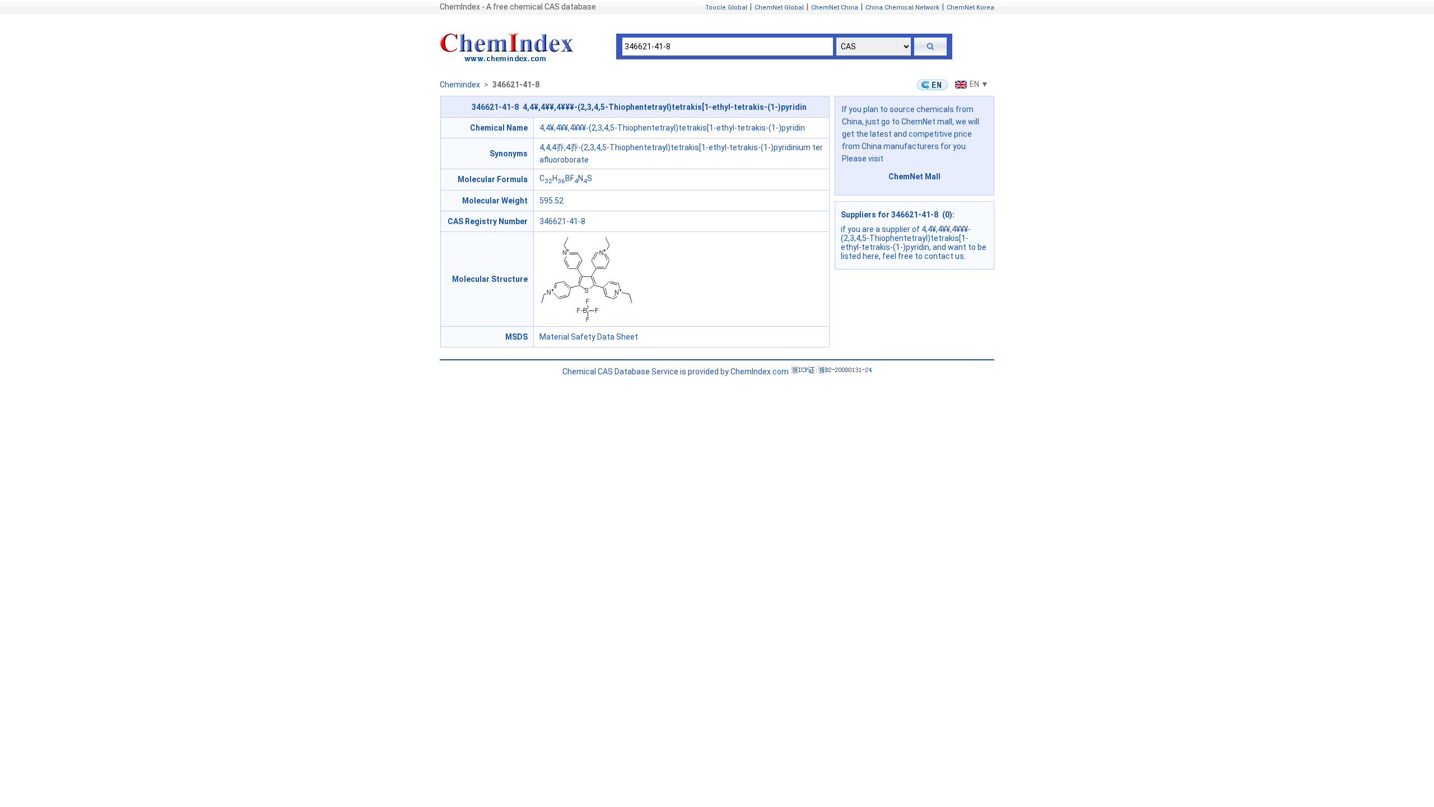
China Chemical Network (902, 7)
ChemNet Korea (970, 7)
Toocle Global (726, 7)
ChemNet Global (779, 7)
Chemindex (460, 84)
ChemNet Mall (914, 176)
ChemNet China (834, 7)
